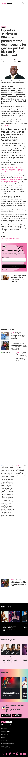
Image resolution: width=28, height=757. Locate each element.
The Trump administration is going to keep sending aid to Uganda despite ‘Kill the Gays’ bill (21, 471)
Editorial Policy (5, 731)
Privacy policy (5, 746)
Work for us (4, 740)
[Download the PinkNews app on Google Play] (17, 715)
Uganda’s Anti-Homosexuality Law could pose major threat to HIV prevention (18, 336)
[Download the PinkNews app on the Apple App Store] (6, 715)
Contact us (4, 734)
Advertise (4, 737)
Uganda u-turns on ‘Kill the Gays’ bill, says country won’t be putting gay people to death (21, 357)
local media (6, 125)
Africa (2, 238)
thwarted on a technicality (9, 181)
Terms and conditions (7, 743)
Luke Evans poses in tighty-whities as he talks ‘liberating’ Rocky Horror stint (10, 628)
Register (14, 266)
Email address (8, 257)
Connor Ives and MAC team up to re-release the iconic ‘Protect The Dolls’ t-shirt (10, 660)
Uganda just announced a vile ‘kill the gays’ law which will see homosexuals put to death (18, 583)
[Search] (23, 3)
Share (4, 62)
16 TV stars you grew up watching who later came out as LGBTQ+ (18, 278)
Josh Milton (18, 59)
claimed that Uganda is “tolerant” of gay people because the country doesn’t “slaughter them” (12, 169)
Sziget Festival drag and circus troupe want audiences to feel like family (11, 693)
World (3, 27)
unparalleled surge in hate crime (10, 231)
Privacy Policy (21, 269)
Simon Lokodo (4, 240)
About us (4, 728)
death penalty (8, 238)
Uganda (11, 240)
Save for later (13, 62)
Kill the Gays (16, 238)
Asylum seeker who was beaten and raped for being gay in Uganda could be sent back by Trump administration (19, 346)
